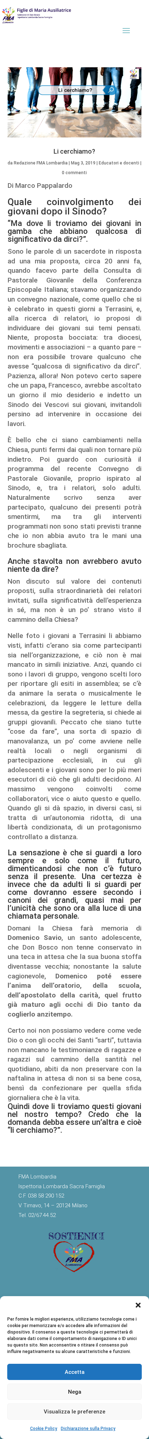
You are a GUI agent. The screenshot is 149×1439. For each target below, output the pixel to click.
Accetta (75, 1372)
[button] (138, 1305)
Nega (74, 1392)
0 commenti (74, 172)
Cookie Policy (43, 1428)
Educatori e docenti (119, 163)
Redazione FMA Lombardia (41, 163)
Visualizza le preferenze (74, 1411)
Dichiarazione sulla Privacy (88, 1428)
